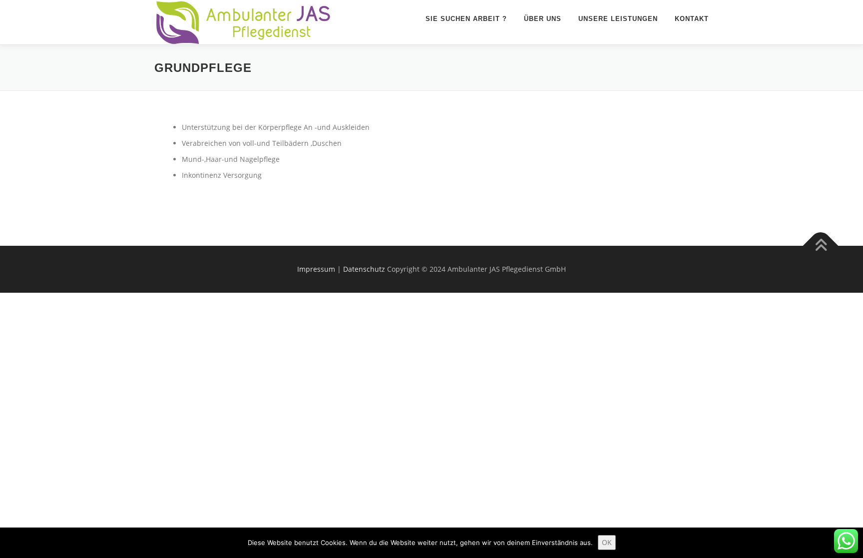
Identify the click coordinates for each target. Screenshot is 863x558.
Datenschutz (364, 269)
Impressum (316, 269)
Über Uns (542, 18)
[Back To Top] (821, 246)
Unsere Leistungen (618, 18)
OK (607, 542)
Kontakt (692, 18)
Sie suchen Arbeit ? (466, 18)
